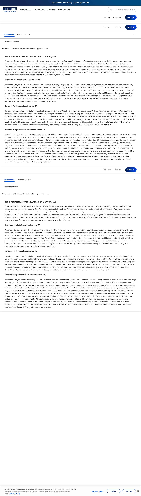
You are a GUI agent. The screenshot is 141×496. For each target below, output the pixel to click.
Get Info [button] (130, 17)
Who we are (25, 9)
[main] (70, 255)
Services (51, 9)
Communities (9, 35)
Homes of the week (24, 35)
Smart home (39, 9)
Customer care (65, 9)
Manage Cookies (97, 491)
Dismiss (129, 491)
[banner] (70, 3)
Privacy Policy (15, 494)
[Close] (138, 491)
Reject (113, 491)
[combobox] (122, 9)
